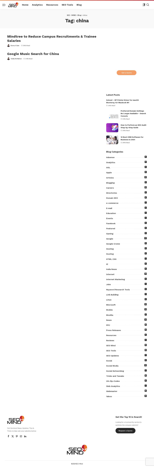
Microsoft (111, 305)
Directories (111, 193)
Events (109, 218)
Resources (111, 335)
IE (107, 264)
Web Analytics (113, 386)
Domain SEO (112, 198)
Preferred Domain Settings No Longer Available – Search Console (133, 113)
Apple (109, 172)
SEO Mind (111, 345)
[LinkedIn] (25, 436)
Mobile (109, 310)
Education (111, 213)
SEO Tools (111, 350)
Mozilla (109, 315)
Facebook (110, 223)
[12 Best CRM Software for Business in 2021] (112, 139)
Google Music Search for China (33, 54)
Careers (110, 188)
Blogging (110, 183)
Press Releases (113, 330)
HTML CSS (111, 259)
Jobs (108, 284)
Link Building (112, 295)
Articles (110, 178)
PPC (108, 325)
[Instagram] (21, 436)
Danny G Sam (15, 45)
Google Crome (113, 244)
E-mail (109, 208)
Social (109, 361)
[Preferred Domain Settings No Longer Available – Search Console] (112, 114)
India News (111, 269)
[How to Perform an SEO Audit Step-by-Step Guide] (112, 127)
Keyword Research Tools (118, 289)
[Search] (147, 5)
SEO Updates (112, 356)
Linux (108, 300)
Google (109, 239)
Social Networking (115, 371)
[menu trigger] (5, 5)
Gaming (109, 234)
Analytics (110, 162)
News (109, 320)
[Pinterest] (17, 436)
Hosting (110, 249)
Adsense (110, 157)
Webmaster (111, 391)
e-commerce (112, 203)
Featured (110, 228)
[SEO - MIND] (13, 4)
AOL (108, 167)
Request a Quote (125, 431)
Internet (110, 274)
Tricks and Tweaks (115, 376)
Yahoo (109, 396)
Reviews (110, 340)
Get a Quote (127, 73)
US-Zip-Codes (113, 381)
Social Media (112, 366)
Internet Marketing (115, 279)
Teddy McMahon (16, 58)
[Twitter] (12, 436)
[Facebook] (8, 436)
